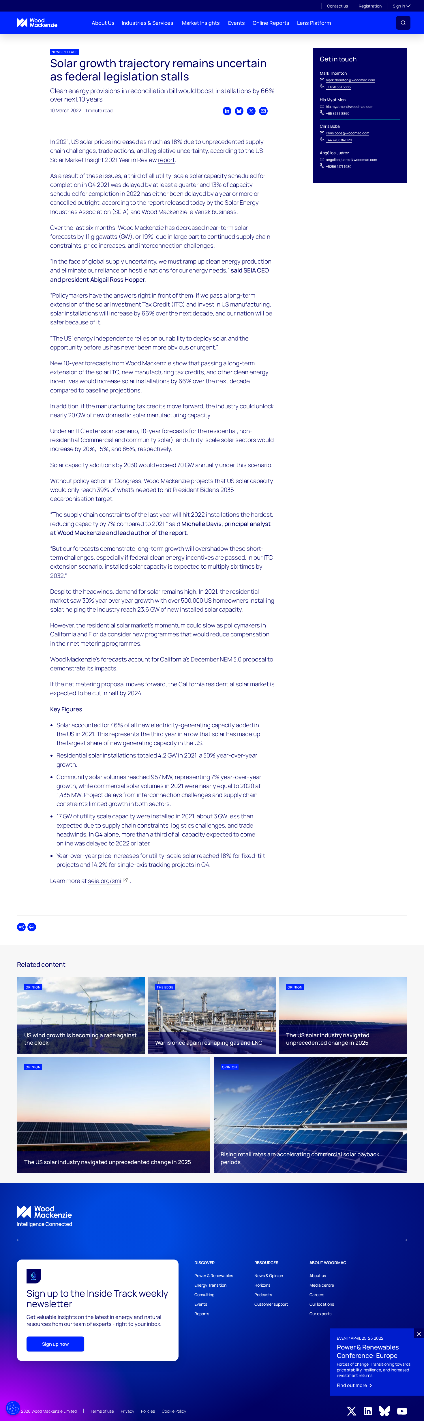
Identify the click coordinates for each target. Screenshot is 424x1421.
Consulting (204, 1294)
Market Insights (201, 22)
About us (317, 1275)
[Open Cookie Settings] (13, 1408)
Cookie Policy (174, 1411)
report (166, 160)
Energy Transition (210, 1285)
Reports (201, 1313)
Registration (370, 6)
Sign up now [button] (55, 1344)
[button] (403, 23)
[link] (212, 1216)
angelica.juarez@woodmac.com (351, 159)
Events (236, 22)
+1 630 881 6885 (338, 86)
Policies (148, 1411)
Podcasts (263, 1294)
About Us (103, 22)
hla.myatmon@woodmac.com (349, 106)
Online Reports (271, 22)
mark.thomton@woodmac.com (350, 80)
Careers (316, 1294)
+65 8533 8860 (337, 113)
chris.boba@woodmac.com (347, 133)
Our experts (320, 1313)
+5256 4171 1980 (338, 166)
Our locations (321, 1304)
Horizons (262, 1285)
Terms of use (102, 1411)
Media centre (321, 1285)
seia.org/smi (104, 881)
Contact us (337, 6)
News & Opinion (268, 1275)
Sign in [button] (401, 6)
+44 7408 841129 (339, 140)
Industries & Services (147, 22)
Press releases (28, 38)
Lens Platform (314, 22)
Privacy (127, 1411)
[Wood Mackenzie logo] (37, 22)
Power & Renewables (213, 1275)
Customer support (271, 1304)
